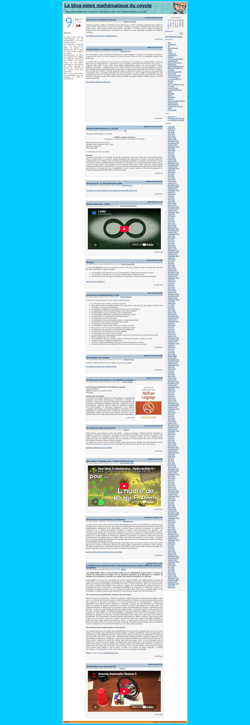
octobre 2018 (172, 298)
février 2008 (172, 531)
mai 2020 (171, 263)
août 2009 (171, 498)
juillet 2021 (172, 238)
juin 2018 (171, 305)
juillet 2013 (172, 412)
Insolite (170, 83)
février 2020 (172, 269)
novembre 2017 (173, 318)
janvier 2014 (172, 402)
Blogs (170, 50)
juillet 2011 (171, 456)
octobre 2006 (172, 560)
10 (173, 23)
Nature (123, 569)
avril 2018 (171, 309)
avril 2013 (171, 418)
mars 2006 (171, 573)
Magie (170, 92)
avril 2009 (171, 505)
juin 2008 (171, 524)
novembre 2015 (173, 361)
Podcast (126, 430)
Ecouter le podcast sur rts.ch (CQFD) (99, 448)
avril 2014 (171, 396)
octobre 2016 (172, 341)
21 (182, 25)
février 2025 (172, 159)
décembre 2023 (173, 185)
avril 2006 (171, 571)
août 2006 (171, 564)
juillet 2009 (172, 500)
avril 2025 (171, 156)
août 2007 (171, 542)
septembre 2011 (173, 453)
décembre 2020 (173, 250)
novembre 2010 (173, 471)
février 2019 (172, 290)
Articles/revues (125, 51)
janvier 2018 (172, 314)
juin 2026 (171, 130)
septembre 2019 (173, 278)
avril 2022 (171, 221)
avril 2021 (171, 243)
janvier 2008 (172, 533)
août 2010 (171, 476)
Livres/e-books (127, 382)
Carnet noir (172, 53)
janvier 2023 (172, 205)
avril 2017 (171, 331)
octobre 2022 (172, 210)
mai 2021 (171, 241)
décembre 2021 (173, 229)
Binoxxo (89, 262)
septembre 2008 (173, 518)
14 (182, 23)
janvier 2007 (172, 555)
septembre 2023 (173, 190)
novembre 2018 (173, 296)
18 (175, 25)
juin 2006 (171, 567)
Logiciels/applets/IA (175, 90)
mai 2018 (171, 307)
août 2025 (171, 148)
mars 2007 (171, 551)
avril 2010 (171, 484)
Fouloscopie (172, 74)
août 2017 (171, 323)
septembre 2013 (173, 409)
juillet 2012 (172, 434)
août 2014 (171, 389)
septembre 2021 (173, 234)
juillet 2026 (172, 128)
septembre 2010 (173, 474)
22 (168, 26)
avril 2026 (171, 134)
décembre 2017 (173, 316)
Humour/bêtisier (126, 297)
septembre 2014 (173, 387)
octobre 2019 (172, 276)
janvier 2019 (172, 292)
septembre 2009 (173, 496)
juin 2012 (171, 436)
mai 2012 (171, 438)
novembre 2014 (173, 383)
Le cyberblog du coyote (176, 120)
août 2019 (171, 280)
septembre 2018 (173, 300)
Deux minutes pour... (127, 463)
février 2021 (172, 247)
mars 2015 (171, 376)
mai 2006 (171, 569)
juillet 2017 (172, 325)
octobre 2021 (172, 232)
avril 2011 (171, 462)
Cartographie (172, 55)
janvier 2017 (172, 336)
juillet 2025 (172, 150)
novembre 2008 (173, 514)
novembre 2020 (173, 252)
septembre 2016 (173, 343)
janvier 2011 (172, 467)
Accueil (155, 722)
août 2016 (171, 345)
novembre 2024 (173, 165)
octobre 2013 (172, 407)
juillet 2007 (172, 544)
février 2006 (172, 575)
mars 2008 (171, 529)
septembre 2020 (173, 256)
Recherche (183, 722)
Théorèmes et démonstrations (173, 103)
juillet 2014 (172, 391)
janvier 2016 (172, 358)
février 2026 (172, 138)
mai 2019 (171, 285)
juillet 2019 (172, 281)
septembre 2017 (173, 321)
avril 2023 (171, 199)
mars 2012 (171, 442)
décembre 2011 (173, 447)
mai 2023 (171, 198)
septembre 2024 (173, 168)
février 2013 (172, 422)
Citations (171, 57)
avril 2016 (171, 352)
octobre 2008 (172, 516)
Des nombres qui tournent (97, 358)
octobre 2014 (172, 385)
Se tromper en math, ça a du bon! (101, 428)
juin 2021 (171, 239)
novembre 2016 (173, 340)
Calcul (170, 52)
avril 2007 (171, 549)
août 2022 (171, 214)
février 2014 (172, 400)
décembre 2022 (173, 207)
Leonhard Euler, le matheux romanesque (104, 49)
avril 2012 (171, 440)
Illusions (122, 668)
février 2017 (172, 334)
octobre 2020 (172, 254)
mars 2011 (171, 463)
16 (170, 25)
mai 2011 (171, 460)
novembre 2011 (173, 449)
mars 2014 (171, 398)
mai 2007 (171, 547)
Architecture (172, 44)
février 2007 (172, 553)
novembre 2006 (173, 558)
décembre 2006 (173, 556)
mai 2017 (171, 329)
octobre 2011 (172, 451)
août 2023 (171, 192)
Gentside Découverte (110, 653)
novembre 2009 (173, 493)
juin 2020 (171, 261)
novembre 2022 (173, 209)
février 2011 (172, 465)
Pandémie (171, 97)
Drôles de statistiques (175, 68)
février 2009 (172, 509)
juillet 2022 (172, 216)
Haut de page (164, 722)
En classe (171, 70)
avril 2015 (171, 374)
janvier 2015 (172, 380)
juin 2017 (171, 327)
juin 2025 (171, 152)
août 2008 (171, 520)
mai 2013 (171, 416)
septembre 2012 (173, 431)
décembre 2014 (173, 382)
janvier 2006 (172, 576)
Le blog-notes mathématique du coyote (108, 5)
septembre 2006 (173, 562)
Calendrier (174, 722)
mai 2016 (171, 351)
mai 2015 (171, 372)
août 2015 (171, 367)
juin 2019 (171, 283)
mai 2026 (171, 132)
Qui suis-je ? (172, 116)
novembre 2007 (173, 536)
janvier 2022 (172, 227)
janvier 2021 (172, 249)
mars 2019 (171, 289)
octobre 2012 (172, 429)
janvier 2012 (172, 445)
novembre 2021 (173, 230)
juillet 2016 (172, 347)
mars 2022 (171, 223)
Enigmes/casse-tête (128, 264)
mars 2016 (171, 354)
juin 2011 (171, 458)
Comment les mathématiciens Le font (102, 295)
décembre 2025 (173, 141)
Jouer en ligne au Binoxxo (95, 282)
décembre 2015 (173, 360)
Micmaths (171, 94)
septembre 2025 (173, 147)
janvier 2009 (172, 511)
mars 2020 (171, 267)
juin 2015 (171, 371)
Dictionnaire (172, 64)
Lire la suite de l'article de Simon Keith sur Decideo (104, 552)
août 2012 (171, 433)
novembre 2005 (173, 580)
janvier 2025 (172, 161)
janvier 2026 (172, 139)
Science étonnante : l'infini (98, 204)
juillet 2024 (172, 172)
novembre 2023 (173, 187)
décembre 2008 (173, 513)
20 (180, 25)
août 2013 (171, 411)
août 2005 (171, 585)
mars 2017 (171, 332)
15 (168, 25)
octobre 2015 (172, 363)
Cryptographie (173, 61)
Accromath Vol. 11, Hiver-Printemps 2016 (104, 183)
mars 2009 (171, 507)
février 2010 (172, 487)
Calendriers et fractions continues (101, 20)
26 (177, 26)
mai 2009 (171, 504)
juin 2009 (171, 502)
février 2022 (172, 225)
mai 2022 (171, 219)
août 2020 (171, 258)
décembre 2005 (173, 578)
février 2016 (172, 356)
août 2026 (171, 127)
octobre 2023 (172, 189)
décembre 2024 (173, 163)
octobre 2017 (172, 320)
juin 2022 (171, 218)
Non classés (172, 110)
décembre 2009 (173, 491)
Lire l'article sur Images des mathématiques (101, 36)
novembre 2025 (173, 143)
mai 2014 (171, 394)
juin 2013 (171, 414)
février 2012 (172, 443)
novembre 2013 (173, 405)
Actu (125, 130)
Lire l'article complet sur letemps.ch (98, 82)
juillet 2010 (172, 478)
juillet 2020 (172, 260)
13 (180, 23)
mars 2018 (171, 311)
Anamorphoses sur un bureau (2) (100, 666)
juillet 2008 (172, 522)
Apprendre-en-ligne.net (176, 118)
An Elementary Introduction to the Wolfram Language (110, 380)
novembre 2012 (173, 427)
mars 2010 (171, 485)
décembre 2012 (173, 425)
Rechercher (169, 31)
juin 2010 (171, 480)
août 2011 (171, 454)
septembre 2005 (173, 584)
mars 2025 (171, 158)
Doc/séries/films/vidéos (128, 206)
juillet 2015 (172, 369)
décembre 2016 (173, 338)
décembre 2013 (173, 403)
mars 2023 (171, 201)
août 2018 (171, 301)
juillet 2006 (172, 565)
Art (169, 46)
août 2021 (171, 236)
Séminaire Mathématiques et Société (102, 128)
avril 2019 (171, 287)
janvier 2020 (172, 270)
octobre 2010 (172, 473)
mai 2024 (171, 176)
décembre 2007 (173, 534)
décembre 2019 (173, 272)
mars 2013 (171, 420)
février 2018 (172, 312)
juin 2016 (171, 349)
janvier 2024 (172, 183)
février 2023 (172, 203)
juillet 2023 (172, 194)
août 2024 (171, 170)
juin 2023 (171, 196)
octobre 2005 (172, 582)
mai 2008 (171, 525)
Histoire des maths (129, 22)
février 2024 (172, 181)
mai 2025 (171, 154)
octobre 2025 (172, 145)
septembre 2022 (173, 212)
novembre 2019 (173, 274)
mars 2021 (171, 245)
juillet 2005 (172, 587)
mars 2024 (171, 179)
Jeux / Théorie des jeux (176, 84)
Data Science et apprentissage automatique (105, 519)
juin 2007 (171, 545)
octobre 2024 (172, 167)
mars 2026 (171, 136)
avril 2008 (171, 527)
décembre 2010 (173, 469)
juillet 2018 (172, 303)
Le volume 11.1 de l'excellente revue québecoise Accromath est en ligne (111, 190)
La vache (171, 86)
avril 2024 (171, 178)
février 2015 (172, 378)
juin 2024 (171, 174)
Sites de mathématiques (176, 101)
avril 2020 (171, 265)
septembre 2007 (173, 540)
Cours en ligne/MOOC (175, 59)
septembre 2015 (173, 365)
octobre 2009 (172, 494)
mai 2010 (171, 482)
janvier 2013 (172, 423)
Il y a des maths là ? (175, 79)
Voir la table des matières (173, 36)
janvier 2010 (172, 489)
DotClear (66, 722)
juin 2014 (171, 392)
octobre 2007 (172, 538)
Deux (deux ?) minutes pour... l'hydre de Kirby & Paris (110, 461)
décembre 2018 (173, 294)
